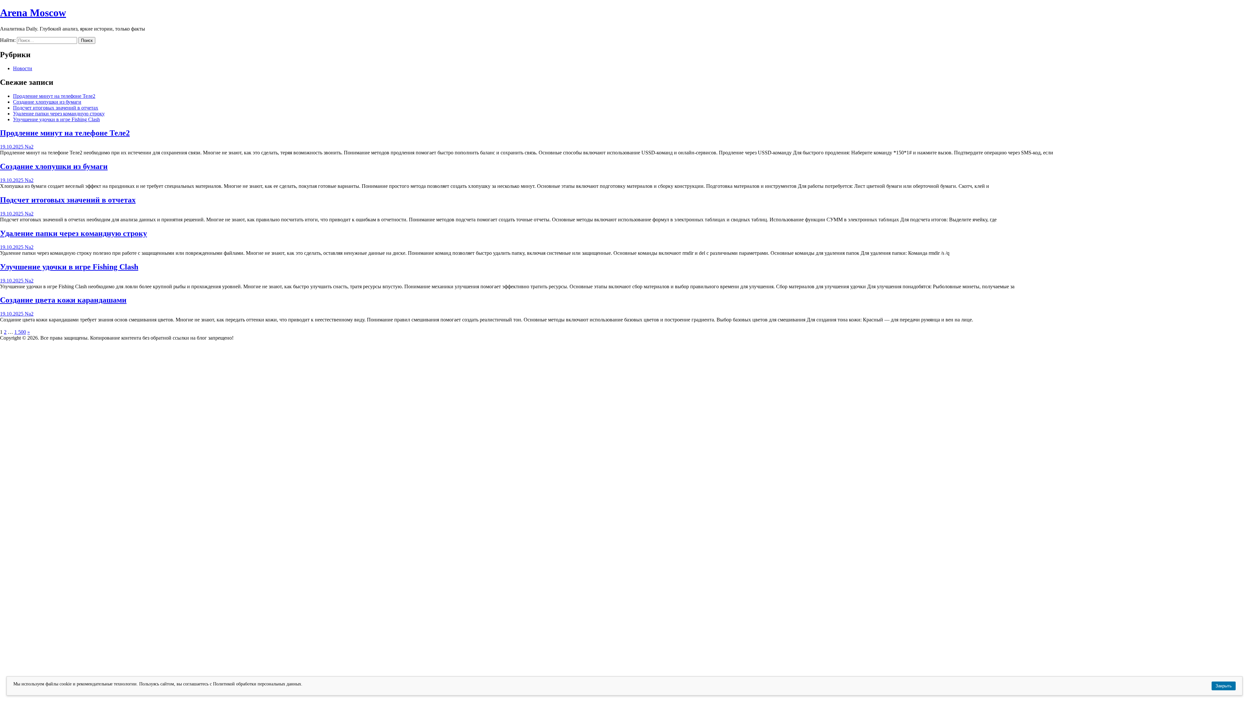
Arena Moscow (33, 13)
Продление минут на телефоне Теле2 (54, 96)
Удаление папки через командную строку (59, 113)
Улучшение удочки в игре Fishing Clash (56, 119)
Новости (22, 68)
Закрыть (1223, 685)
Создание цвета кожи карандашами (63, 300)
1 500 (20, 332)
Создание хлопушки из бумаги (47, 102)
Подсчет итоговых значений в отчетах (55, 107)
